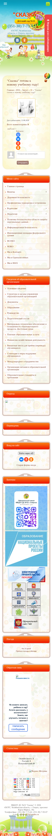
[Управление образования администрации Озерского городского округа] (34, 598)
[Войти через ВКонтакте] (18, 139)
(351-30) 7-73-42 (21, 26)
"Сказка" (26, 15)
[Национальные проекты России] (26, 566)
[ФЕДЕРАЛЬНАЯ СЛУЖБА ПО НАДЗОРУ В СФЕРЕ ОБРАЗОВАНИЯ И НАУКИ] (34, 615)
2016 (18, 90)
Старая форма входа (26, 465)
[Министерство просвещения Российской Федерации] (19, 590)
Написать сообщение (18, 728)
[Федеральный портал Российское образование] (19, 607)
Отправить (23, 163)
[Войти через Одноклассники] (18, 148)
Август (25, 90)
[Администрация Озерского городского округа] (19, 598)
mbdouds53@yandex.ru (29, 814)
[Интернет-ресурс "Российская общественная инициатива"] (34, 607)
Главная (10, 90)
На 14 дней (26, 649)
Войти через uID (26, 453)
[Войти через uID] (18, 134)
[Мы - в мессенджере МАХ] (26, 530)
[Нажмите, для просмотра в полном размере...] (26, 99)
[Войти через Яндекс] (18, 143)
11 (31, 90)
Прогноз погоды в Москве (26, 651)
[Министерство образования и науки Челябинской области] (34, 590)
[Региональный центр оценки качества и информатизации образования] (19, 615)
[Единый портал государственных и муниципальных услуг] (26, 581)
